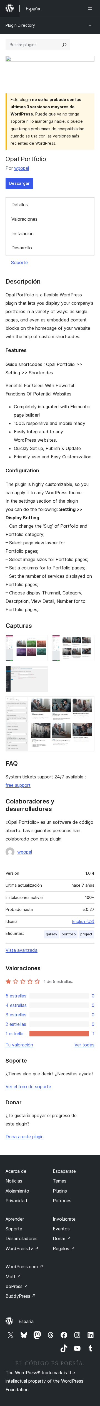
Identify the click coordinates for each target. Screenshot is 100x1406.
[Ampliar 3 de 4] (40, 673)
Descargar (19, 183)
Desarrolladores (22, 1238)
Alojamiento (17, 1191)
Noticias (14, 1181)
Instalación (22, 233)
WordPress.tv (22, 1248)
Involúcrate (64, 1219)
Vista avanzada (22, 950)
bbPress (17, 1286)
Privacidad (16, 1200)
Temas (59, 1181)
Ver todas (84, 1045)
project (86, 934)
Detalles (19, 204)
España (26, 1321)
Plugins (60, 1191)
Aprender (15, 1219)
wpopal (21, 168)
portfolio (69, 934)
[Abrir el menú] (91, 8)
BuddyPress (21, 1296)
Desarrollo (21, 247)
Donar (62, 1238)
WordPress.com (24, 1266)
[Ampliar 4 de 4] (87, 704)
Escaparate (64, 1171)
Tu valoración (19, 1045)
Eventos (61, 1229)
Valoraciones (24, 219)
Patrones (62, 1200)
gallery (51, 934)
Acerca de (16, 1171)
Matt (13, 1276)
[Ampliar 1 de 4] (40, 642)
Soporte (19, 262)
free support (18, 785)
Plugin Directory (20, 25)
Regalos (64, 1248)
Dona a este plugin (25, 1136)
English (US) (83, 921)
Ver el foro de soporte (28, 1086)
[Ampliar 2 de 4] (87, 642)
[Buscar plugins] (64, 44)
